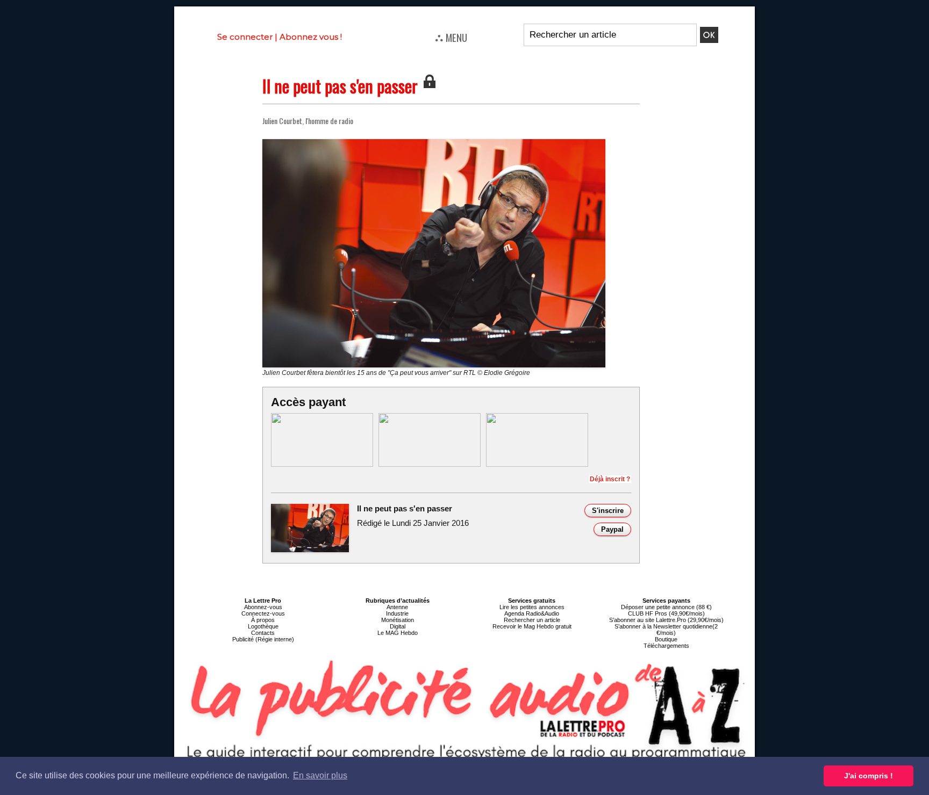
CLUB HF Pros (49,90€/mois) (666, 613)
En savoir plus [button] (320, 775)
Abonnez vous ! (311, 37)
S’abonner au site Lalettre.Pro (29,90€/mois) (666, 620)
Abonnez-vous (263, 607)
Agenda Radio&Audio (531, 613)
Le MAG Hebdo (397, 633)
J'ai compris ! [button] (868, 775)
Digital (397, 626)
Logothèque (263, 626)
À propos (263, 620)
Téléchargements (666, 645)
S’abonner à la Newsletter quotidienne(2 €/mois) (666, 629)
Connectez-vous (263, 613)
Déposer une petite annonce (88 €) (666, 607)
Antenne (397, 607)
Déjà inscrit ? (610, 479)
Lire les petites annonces (531, 607)
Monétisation (397, 620)
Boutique (666, 639)
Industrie (397, 613)
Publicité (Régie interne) (263, 639)
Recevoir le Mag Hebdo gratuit (531, 626)
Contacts (263, 633)
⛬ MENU (451, 37)
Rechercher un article (532, 620)
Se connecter (245, 37)
